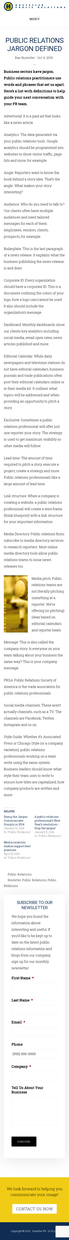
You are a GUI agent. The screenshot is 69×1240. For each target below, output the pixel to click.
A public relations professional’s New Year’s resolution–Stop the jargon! (47, 822)
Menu (35, 19)
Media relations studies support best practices (17, 846)
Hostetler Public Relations (27, 880)
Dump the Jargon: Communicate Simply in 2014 (16, 820)
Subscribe (24, 1141)
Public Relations (20, 874)
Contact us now (34, 1208)
